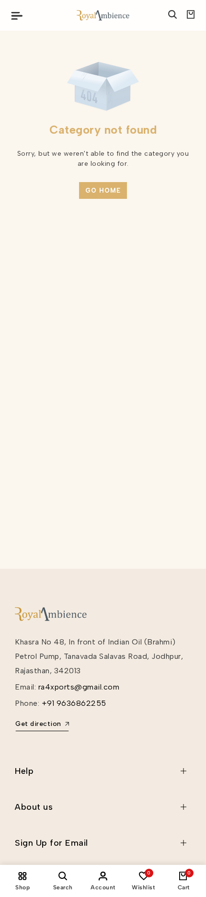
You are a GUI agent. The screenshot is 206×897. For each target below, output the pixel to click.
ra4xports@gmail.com (79, 686)
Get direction (38, 724)
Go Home (103, 190)
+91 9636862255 (74, 703)
